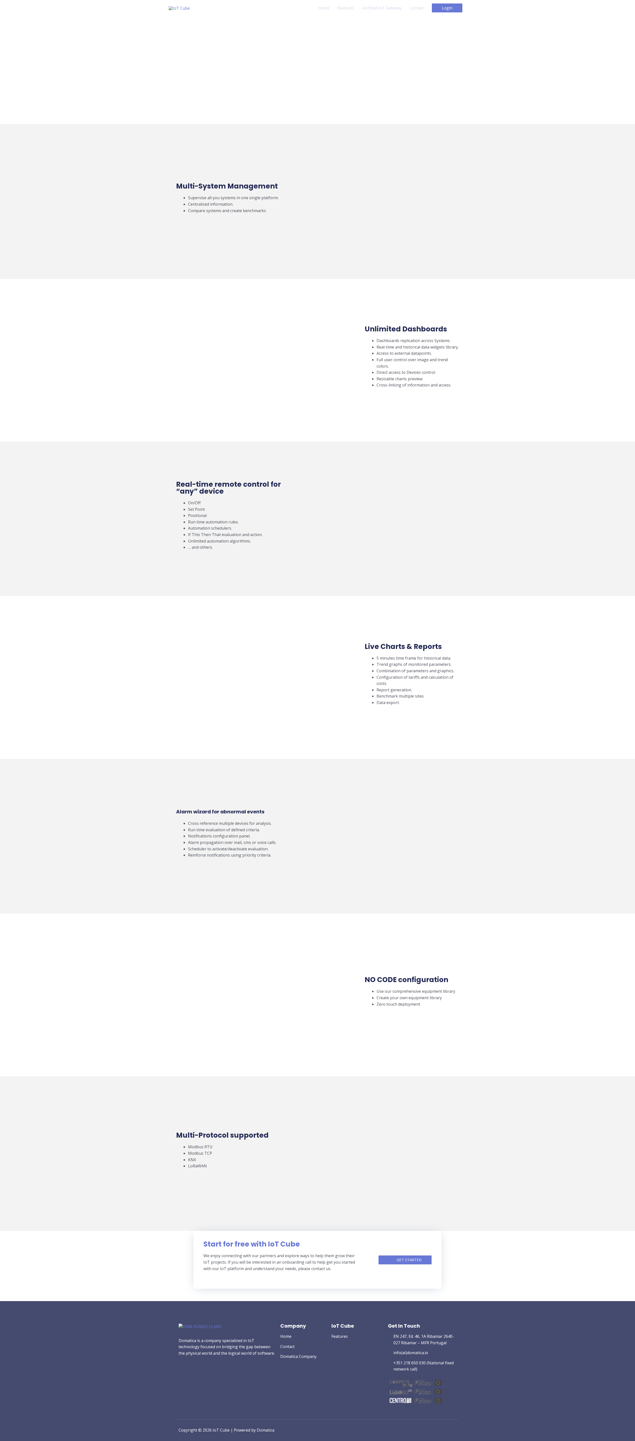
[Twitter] (181, 1373)
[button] (405, 1259)
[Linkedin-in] (189, 1373)
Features (345, 8)
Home (323, 8)
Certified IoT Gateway (382, 8)
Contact (417, 8)
